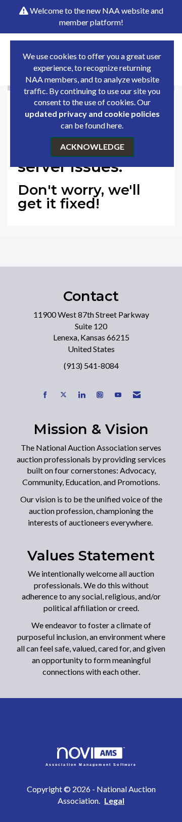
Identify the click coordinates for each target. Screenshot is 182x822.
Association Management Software (91, 764)
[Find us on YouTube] (118, 395)
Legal (114, 800)
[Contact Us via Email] (137, 395)
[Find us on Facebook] (45, 395)
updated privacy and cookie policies (92, 113)
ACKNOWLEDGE (92, 146)
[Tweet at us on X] (63, 395)
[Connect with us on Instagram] (100, 395)
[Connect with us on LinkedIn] (81, 395)
